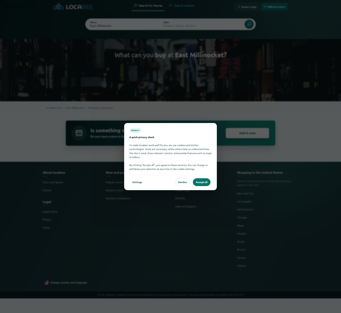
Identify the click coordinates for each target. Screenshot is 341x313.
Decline (182, 182)
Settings (137, 182)
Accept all (201, 182)
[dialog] (170, 156)
